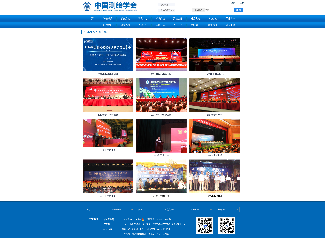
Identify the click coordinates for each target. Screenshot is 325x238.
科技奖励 (212, 18)
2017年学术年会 (215, 114)
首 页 (90, 18)
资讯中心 (142, 18)
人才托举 (177, 25)
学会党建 (125, 18)
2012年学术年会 (215, 155)
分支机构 (125, 25)
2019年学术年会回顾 (108, 114)
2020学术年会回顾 (214, 74)
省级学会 (142, 25)
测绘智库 (177, 18)
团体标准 (230, 18)
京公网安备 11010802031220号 (157, 219)
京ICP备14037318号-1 (131, 219)
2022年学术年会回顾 (108, 74)
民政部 (106, 224)
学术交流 (160, 18)
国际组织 (107, 25)
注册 (242, 3)
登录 (233, 3)
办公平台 (230, 25)
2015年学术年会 (161, 155)
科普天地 (195, 18)
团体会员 (160, 25)
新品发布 (212, 25)
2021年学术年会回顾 (161, 74)
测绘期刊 (195, 25)
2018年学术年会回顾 (161, 114)
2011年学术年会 (108, 196)
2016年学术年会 (108, 150)
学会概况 (107, 18)
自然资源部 (108, 219)
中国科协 (107, 229)
